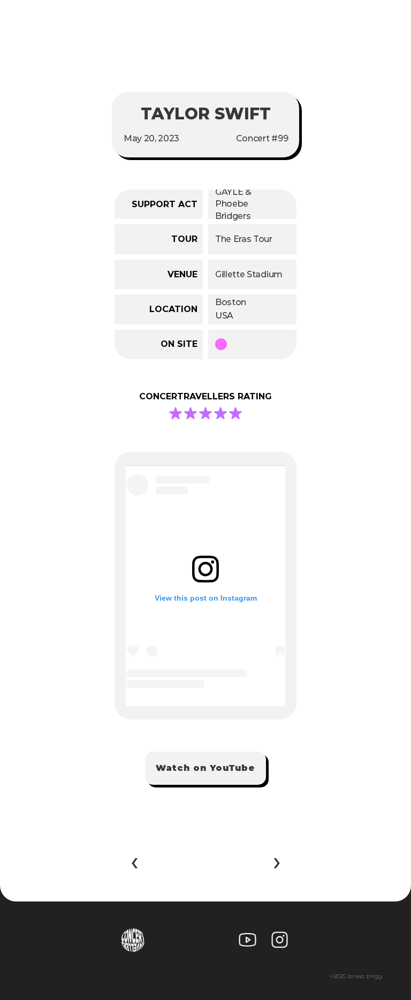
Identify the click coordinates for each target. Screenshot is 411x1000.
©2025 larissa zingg (356, 976)
